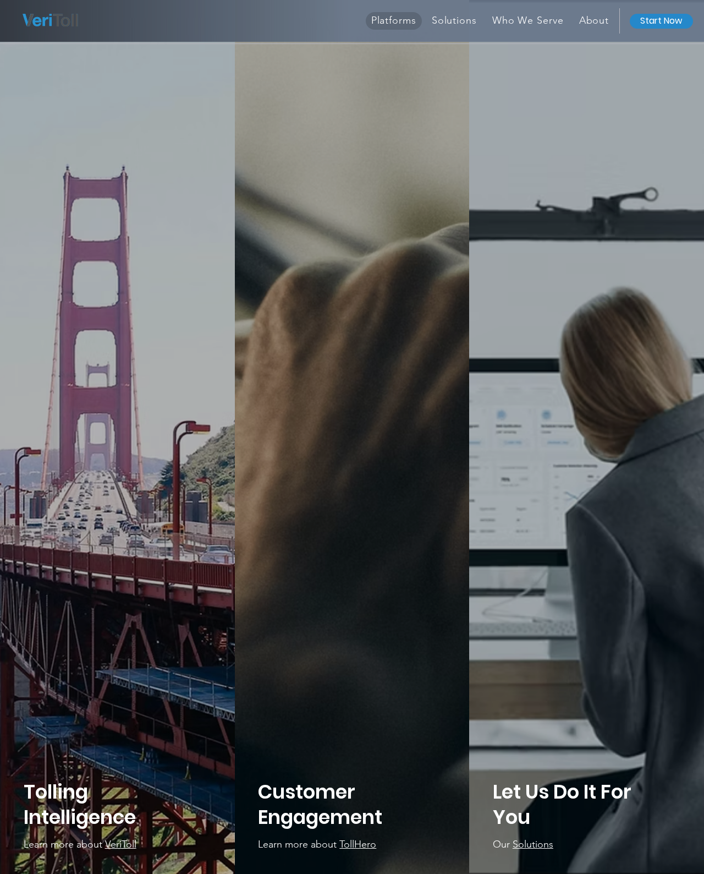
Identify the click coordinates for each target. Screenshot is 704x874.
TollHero (357, 844)
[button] (594, 21)
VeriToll (120, 844)
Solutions (533, 844)
